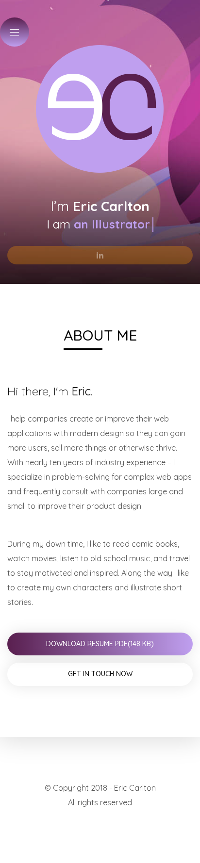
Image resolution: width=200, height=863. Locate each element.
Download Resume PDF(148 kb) (100, 643)
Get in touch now (100, 673)
